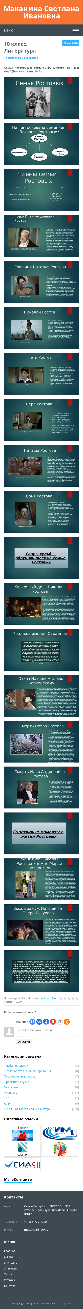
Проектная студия (16, 1082)
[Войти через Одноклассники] (67, 1022)
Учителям (11, 1087)
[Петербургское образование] (22, 1133)
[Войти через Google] (60, 1022)
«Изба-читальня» (16, 1065)
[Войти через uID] (32, 1022)
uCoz (68, 1303)
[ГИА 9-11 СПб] (22, 1164)
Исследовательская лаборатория (27, 1071)
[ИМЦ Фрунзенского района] (60, 1133)
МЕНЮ (8, 30)
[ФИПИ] (22, 1149)
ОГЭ (7, 1103)
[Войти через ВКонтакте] (39, 1022)
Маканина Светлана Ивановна (41, 12)
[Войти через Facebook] (46, 1022)
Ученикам (11, 1093)
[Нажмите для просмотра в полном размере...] (41, 117)
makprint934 (48, 998)
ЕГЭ (6, 1098)
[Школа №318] (60, 1149)
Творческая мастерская (21, 58)
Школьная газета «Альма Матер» (27, 1109)
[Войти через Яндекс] (53, 1022)
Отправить (24, 1041)
